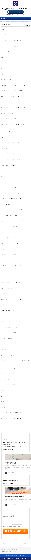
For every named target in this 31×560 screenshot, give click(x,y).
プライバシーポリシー (15, 549)
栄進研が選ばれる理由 (6, 551)
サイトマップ (5, 549)
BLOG (14, 21)
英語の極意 (19, 21)
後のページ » (27, 543)
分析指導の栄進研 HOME (6, 21)
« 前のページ (4, 543)
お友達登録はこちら (7, 516)
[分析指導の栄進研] (15, 5)
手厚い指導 (16, 551)
